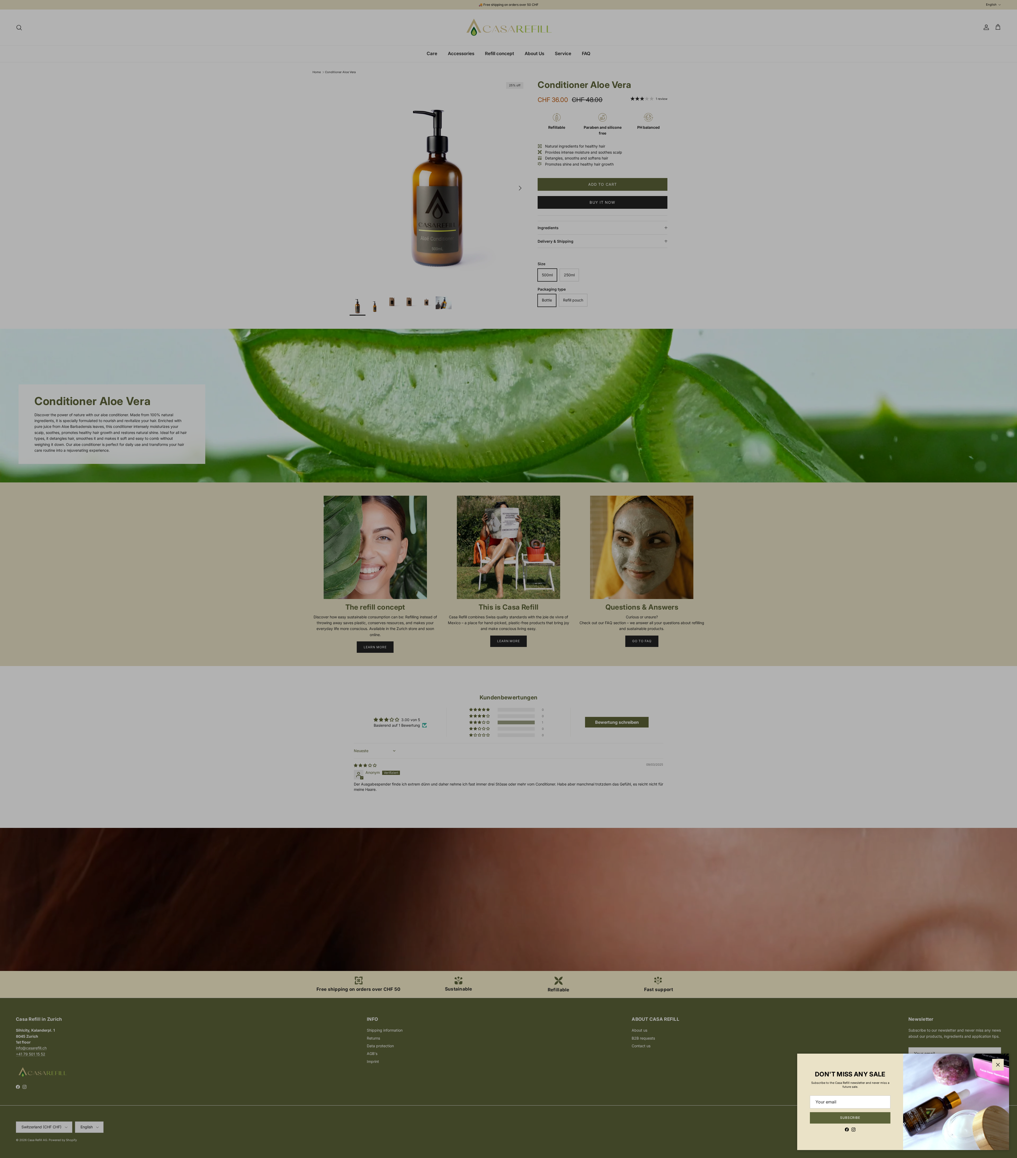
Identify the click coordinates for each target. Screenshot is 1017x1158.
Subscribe (850, 1118)
